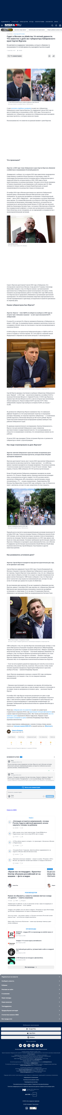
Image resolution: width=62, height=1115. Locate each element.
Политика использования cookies (31, 1079)
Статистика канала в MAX (10, 1015)
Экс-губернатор (43, 737)
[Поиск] (52, 25)
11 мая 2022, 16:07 (11, 50)
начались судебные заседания (21, 108)
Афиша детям (24, 21)
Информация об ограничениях (31, 1077)
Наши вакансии (7, 1002)
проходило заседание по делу (16, 717)
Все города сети (7, 1019)
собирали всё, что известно (22, 710)
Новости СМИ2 (12, 810)
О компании (6, 993)
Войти (12, 796)
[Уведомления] (56, 25)
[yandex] (41, 1045)
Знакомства (49, 21)
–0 (53, 770)
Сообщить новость (8, 981)
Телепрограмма (39, 21)
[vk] (24, 1045)
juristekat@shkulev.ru (47, 1062)
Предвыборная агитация (10, 1010)
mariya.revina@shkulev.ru (25, 1065)
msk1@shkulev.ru (38, 1059)
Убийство (52, 737)
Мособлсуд (21, 737)
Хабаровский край (31, 737)
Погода (31, 21)
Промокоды (14, 21)
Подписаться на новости (10, 977)
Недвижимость (5, 21)
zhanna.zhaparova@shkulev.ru (25, 1069)
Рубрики (4, 985)
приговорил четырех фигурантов (41, 712)
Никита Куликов (17, 730)
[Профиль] (60, 25)
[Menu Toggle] (2, 25)
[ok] (29, 1045)
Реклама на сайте (7, 989)
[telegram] (20, 1045)
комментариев (16, 56)
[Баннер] (7, 30)
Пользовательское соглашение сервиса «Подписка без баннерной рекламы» (31, 1084)
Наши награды (6, 998)
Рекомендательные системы (31, 1082)
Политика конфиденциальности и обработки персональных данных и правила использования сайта (31, 1086)
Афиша (56, 21)
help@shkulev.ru (34, 1063)
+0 (48, 770)
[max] (33, 1045)
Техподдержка (6, 1006)
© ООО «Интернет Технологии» (31, 1104)
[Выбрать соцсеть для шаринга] (53, 56)
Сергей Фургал (11, 737)
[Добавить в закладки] (49, 56)
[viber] (37, 1045)
